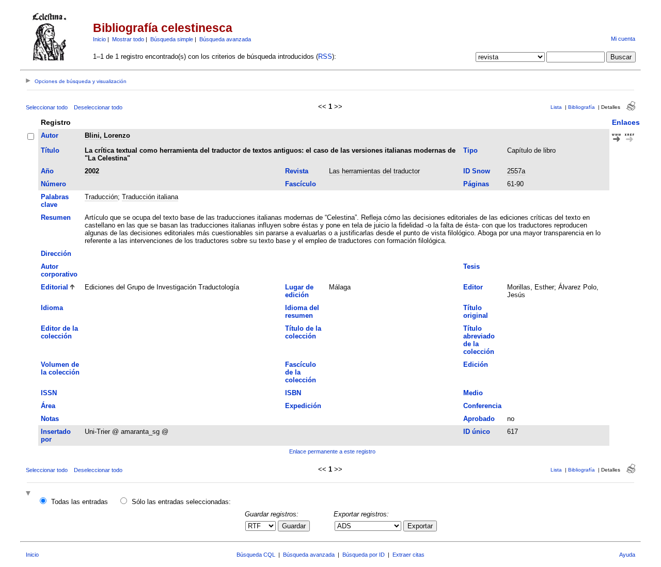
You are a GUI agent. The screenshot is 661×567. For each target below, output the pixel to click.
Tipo (470, 150)
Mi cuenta (623, 39)
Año (47, 171)
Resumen (56, 217)
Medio (473, 393)
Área (48, 406)
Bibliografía (581, 107)
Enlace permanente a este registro (332, 451)
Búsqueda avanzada (225, 39)
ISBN (293, 393)
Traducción (101, 197)
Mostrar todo (128, 39)
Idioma (52, 308)
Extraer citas (408, 555)
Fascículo (300, 184)
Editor (473, 287)
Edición (475, 364)
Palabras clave (55, 200)
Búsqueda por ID (363, 555)
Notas (50, 419)
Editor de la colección (59, 332)
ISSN (49, 393)
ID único (476, 431)
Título (50, 150)
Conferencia (482, 406)
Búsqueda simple (171, 39)
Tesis (471, 266)
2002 (92, 171)
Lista (556, 107)
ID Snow (476, 171)
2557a (516, 171)
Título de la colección (303, 332)
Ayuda (627, 555)
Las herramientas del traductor (374, 171)
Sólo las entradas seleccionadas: (181, 502)
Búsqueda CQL (256, 555)
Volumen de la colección (60, 368)
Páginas (476, 184)
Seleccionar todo (47, 107)
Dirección (56, 253)
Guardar (294, 526)
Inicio (99, 39)
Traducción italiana (150, 197)
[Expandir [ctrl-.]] (29, 494)
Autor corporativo (59, 270)
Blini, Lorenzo (107, 135)
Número (53, 184)
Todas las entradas (79, 502)
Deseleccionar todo (98, 107)
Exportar (420, 526)
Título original (475, 311)
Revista (296, 171)
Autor (49, 135)
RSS (325, 56)
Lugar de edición (299, 291)
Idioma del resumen (302, 311)
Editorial (54, 287)
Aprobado (479, 419)
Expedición (303, 406)
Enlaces (626, 122)
